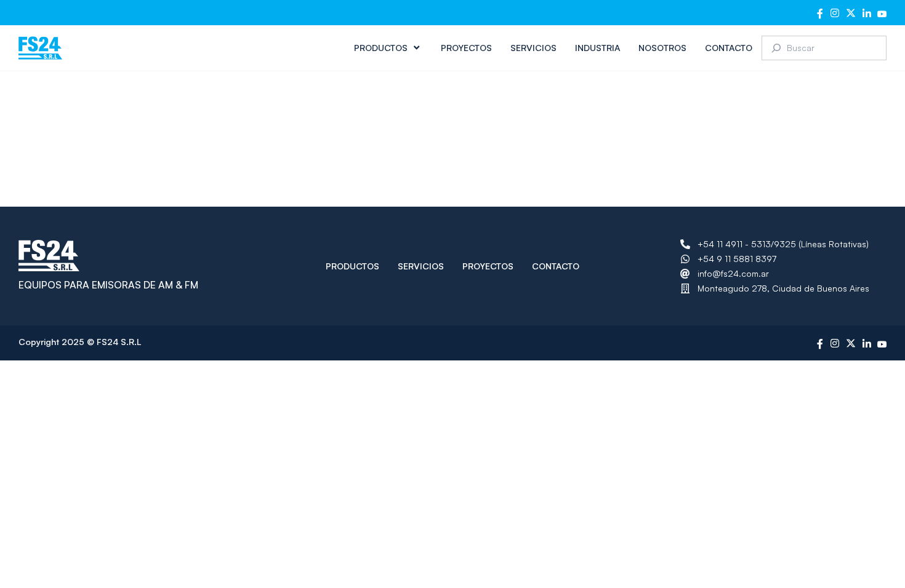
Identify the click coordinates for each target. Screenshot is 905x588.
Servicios (533, 47)
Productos (381, 47)
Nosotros (662, 47)
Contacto (728, 47)
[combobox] (824, 48)
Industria (597, 47)
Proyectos (466, 47)
